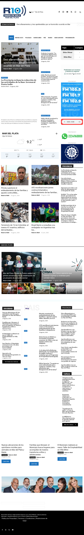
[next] (82, 24)
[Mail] (67, 12)
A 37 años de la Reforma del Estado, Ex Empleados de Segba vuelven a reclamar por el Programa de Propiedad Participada (48, 353)
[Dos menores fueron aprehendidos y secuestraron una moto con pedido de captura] (81, 358)
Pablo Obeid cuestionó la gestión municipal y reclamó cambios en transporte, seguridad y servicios (49, 121)
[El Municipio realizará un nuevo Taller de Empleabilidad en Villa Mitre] (70, 436)
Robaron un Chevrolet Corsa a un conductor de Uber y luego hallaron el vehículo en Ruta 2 (69, 324)
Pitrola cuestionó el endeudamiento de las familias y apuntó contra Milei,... (14, 190)
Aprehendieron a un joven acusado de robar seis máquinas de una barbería (69, 341)
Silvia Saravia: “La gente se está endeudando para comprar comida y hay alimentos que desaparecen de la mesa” (49, 99)
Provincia (4, 77)
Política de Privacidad (9, 518)
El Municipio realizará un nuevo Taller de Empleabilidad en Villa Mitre (10, 336)
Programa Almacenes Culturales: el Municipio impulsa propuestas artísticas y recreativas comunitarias (68, 400)
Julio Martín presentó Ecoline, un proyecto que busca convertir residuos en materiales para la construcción (49, 78)
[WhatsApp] (75, 12)
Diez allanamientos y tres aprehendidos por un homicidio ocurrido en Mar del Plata (20, 62)
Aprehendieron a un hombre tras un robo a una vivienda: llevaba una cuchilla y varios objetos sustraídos (68, 332)
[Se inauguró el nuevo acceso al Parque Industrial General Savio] (42, 288)
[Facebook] (59, 12)
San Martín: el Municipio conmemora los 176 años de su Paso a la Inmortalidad (10, 346)
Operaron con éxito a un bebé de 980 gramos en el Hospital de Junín (69, 189)
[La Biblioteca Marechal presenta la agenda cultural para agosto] (79, 418)
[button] (80, 12)
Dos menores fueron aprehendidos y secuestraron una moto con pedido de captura (69, 359)
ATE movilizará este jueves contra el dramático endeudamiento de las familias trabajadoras (48, 327)
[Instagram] (63, 12)
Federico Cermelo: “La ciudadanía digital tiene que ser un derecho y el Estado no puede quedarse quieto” (49, 56)
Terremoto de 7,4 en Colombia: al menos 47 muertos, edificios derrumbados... (14, 227)
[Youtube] (12, 530)
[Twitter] (71, 12)
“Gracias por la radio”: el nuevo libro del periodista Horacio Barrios (68, 411)
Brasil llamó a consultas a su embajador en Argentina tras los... (43, 227)
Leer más (6, 461)
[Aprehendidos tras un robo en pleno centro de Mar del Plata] (81, 366)
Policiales (7, 56)
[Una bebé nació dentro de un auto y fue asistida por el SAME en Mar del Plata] (26, 288)
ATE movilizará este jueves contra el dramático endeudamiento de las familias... (45, 190)
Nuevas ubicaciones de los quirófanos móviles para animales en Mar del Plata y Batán (11, 315)
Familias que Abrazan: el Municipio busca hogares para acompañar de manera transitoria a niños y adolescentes (11, 325)
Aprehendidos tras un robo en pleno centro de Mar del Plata (69, 366)
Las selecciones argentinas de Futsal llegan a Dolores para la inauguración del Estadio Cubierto (69, 181)
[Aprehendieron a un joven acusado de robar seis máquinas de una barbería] (81, 340)
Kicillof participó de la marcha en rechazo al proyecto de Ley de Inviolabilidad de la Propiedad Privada (68, 208)
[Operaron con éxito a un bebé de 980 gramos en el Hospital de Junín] (81, 189)
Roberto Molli (8, 69)
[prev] (78, 24)
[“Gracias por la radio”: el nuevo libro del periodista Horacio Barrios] (79, 410)
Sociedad (4, 455)
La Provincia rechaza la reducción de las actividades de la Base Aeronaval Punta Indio (18, 82)
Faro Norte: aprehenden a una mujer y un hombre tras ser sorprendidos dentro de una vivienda (69, 350)
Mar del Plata (45, 50)
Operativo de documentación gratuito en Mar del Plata (11, 355)
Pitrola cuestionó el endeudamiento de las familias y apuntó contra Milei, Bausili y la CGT (48, 316)
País (42, 94)
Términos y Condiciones (26, 518)
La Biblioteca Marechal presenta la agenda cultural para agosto (68, 419)
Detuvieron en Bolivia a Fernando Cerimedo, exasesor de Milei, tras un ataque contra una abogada (48, 340)
